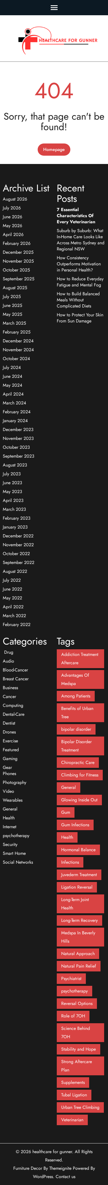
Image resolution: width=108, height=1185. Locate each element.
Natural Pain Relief (78, 966)
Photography (14, 782)
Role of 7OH (73, 1016)
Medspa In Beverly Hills (78, 937)
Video (8, 791)
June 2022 (12, 589)
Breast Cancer (16, 679)
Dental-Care (13, 714)
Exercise (10, 741)
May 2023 (12, 491)
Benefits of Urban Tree (77, 712)
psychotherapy (16, 835)
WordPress (43, 1176)
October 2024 (16, 358)
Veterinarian (72, 1120)
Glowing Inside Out (79, 800)
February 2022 (16, 624)
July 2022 (12, 580)
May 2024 (12, 385)
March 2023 (14, 509)
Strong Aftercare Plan (76, 1065)
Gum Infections (75, 825)
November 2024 (18, 350)
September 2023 (18, 456)
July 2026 (12, 208)
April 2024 (13, 394)
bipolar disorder (76, 729)
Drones (9, 732)
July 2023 (12, 474)
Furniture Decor (27, 1168)
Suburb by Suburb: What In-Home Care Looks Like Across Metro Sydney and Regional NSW (80, 239)
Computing (13, 705)
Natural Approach (78, 953)
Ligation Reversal (76, 887)
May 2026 (12, 225)
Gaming (10, 758)
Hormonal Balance (78, 850)
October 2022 (16, 553)
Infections (70, 862)
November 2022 (18, 545)
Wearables (12, 800)
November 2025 (18, 261)
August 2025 (15, 287)
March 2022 (14, 615)
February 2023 (16, 518)
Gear (7, 767)
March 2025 (14, 323)
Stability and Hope (78, 1049)
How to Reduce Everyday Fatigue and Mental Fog (80, 282)
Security (10, 844)
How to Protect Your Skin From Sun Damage (80, 318)
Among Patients (75, 696)
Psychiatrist (71, 978)
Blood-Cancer (15, 670)
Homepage (54, 149)
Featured (11, 750)
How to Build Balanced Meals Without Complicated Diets (78, 300)
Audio (8, 661)
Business (10, 687)
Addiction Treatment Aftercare (79, 658)
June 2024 (12, 376)
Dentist (9, 723)
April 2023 (13, 500)
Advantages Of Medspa (75, 679)
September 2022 (18, 562)
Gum (65, 812)
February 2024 (16, 412)
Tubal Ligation (74, 1095)
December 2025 (18, 252)
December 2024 (18, 341)
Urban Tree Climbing (80, 1107)
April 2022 (13, 607)
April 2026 (13, 234)
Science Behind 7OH (75, 1032)
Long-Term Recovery (79, 920)
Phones (9, 773)
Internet (9, 827)
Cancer (9, 696)
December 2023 (18, 429)
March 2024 (14, 403)
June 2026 (12, 217)
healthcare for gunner (52, 1151)
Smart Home (14, 853)
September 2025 (18, 279)
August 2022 (15, 571)
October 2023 (16, 447)
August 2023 (15, 465)
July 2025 (12, 296)
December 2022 (18, 536)
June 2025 (12, 305)
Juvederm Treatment (79, 874)
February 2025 (16, 332)
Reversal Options (76, 1003)
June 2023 (12, 482)
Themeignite (60, 1168)
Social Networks (18, 862)
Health (9, 818)
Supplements (73, 1082)
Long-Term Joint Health (75, 903)
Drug (8, 652)
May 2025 (12, 314)
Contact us (65, 1176)
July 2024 (12, 367)
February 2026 (16, 243)
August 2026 (15, 199)
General (10, 809)
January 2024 (15, 420)
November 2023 (18, 438)
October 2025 (16, 270)
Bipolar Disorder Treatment (76, 745)
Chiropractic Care (77, 762)
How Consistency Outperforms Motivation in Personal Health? (79, 264)
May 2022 (12, 598)
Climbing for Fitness (79, 775)
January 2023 (15, 527)
